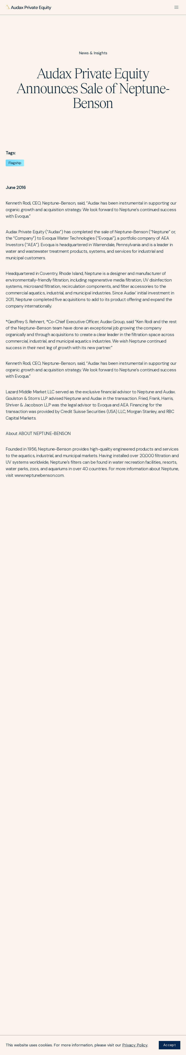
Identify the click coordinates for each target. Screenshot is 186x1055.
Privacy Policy (134, 1045)
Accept (169, 1045)
